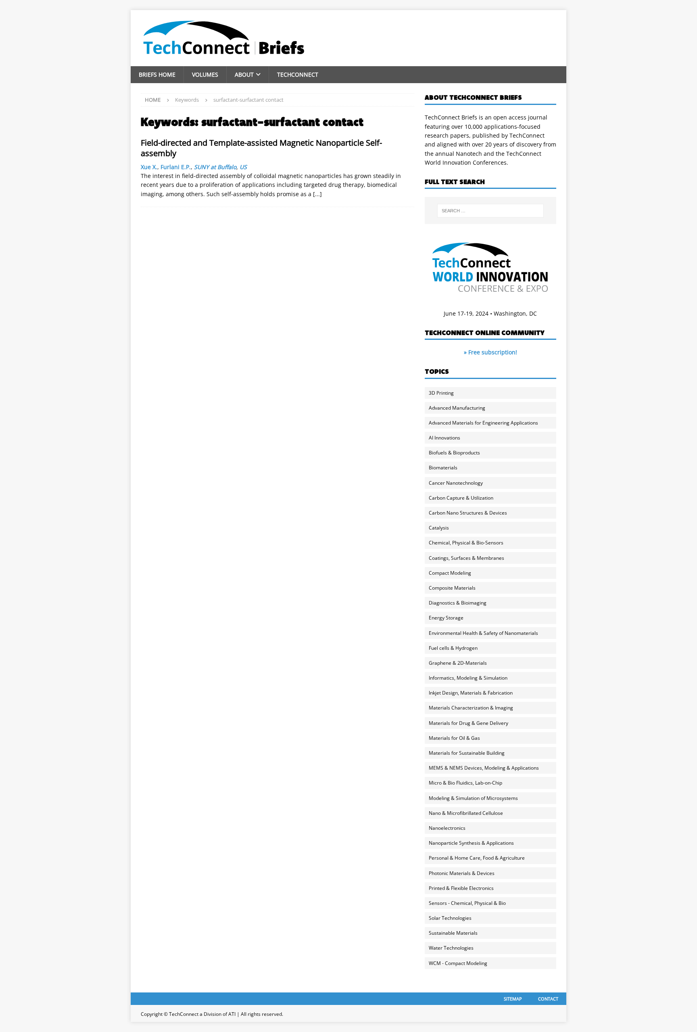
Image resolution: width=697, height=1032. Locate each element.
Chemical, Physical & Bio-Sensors (466, 542)
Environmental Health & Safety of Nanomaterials (483, 633)
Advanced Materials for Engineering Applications (483, 422)
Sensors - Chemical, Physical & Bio (467, 903)
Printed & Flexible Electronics (461, 888)
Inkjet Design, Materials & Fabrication (471, 692)
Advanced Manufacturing (457, 407)
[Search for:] (490, 211)
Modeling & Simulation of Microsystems (473, 798)
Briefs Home (157, 74)
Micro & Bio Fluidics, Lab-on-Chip (465, 782)
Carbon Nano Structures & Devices (468, 512)
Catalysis (439, 527)
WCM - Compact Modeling (458, 963)
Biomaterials (443, 467)
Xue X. (149, 167)
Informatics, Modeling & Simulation (468, 677)
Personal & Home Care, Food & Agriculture (477, 857)
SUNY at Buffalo (215, 167)
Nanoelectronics (447, 828)
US (243, 167)
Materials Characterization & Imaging (471, 707)
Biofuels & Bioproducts (454, 452)
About (244, 74)
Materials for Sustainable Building (467, 752)
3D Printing (441, 392)
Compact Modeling (450, 572)
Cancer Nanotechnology (456, 482)
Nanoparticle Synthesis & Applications (471, 842)
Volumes (205, 74)
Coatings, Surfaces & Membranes (466, 558)
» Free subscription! (490, 352)
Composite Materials (452, 587)
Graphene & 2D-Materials (458, 662)
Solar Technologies (450, 918)
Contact (548, 999)
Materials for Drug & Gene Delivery (468, 723)
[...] (317, 194)
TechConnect (297, 74)
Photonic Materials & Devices (462, 873)
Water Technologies (451, 947)
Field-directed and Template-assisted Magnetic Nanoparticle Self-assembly (261, 148)
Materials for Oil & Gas (454, 738)
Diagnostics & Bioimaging (457, 602)
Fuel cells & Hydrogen (453, 648)
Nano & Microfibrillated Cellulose (466, 813)
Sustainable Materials (453, 932)
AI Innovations (444, 437)
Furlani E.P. (176, 167)
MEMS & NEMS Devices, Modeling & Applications (484, 767)
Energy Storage (446, 617)
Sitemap (513, 999)
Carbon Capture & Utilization (461, 497)
